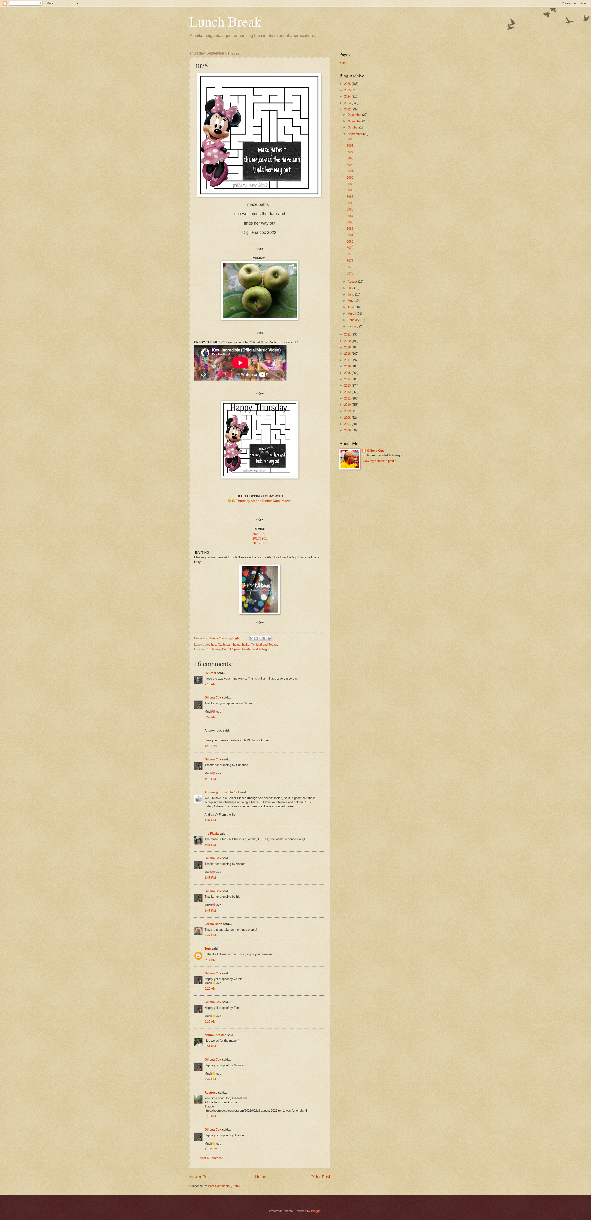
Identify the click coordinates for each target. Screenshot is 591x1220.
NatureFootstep (215, 1035)
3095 (350, 145)
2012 (348, 392)
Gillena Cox (213, 697)
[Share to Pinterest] (269, 638)
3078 (350, 254)
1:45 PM (210, 877)
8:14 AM (210, 960)
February (354, 320)
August (353, 281)
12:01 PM (211, 746)
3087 (350, 196)
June (351, 294)
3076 (350, 267)
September (355, 134)
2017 (348, 360)
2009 (348, 411)
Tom (208, 948)
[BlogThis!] (256, 638)
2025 (348, 90)
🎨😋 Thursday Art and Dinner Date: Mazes (259, 501)
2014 (348, 379)
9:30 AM (210, 1021)
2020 (348, 341)
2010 (348, 404)
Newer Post (200, 1176)
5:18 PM (210, 1116)
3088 (350, 190)
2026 (348, 83)
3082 (350, 228)
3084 (350, 216)
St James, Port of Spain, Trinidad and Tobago (237, 649)
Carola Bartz (213, 924)
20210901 (259, 534)
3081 (350, 235)
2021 (348, 334)
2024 (348, 96)
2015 (348, 373)
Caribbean (224, 644)
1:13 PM (210, 779)
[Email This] (251, 638)
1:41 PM (210, 845)
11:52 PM (211, 1149)
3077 (350, 260)
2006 (348, 430)
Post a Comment (211, 1158)
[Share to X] (260, 638)
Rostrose (211, 1092)
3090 (350, 177)
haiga (236, 644)
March (352, 313)
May (351, 300)
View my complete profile (379, 461)
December (355, 114)
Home (260, 1176)
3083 (350, 222)
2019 (348, 347)
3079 (350, 248)
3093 (350, 158)
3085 (350, 209)
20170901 (259, 538)
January (353, 326)
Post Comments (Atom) (224, 1186)
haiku (245, 644)
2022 (348, 109)
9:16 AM (210, 684)
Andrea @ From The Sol (222, 792)
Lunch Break (225, 21)
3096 (350, 139)
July (351, 288)
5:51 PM (210, 1046)
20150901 (259, 543)
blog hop (210, 644)
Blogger (316, 1211)
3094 (350, 152)
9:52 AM (210, 717)
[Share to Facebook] (264, 638)
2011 (348, 398)
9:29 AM (210, 988)
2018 (348, 353)
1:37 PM (210, 820)
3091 (350, 171)
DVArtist (210, 673)
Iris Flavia (212, 833)
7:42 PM (210, 935)
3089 (350, 184)
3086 (350, 203)
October (353, 127)
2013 (348, 385)
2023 (348, 103)
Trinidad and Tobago (264, 644)
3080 (350, 241)
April (351, 307)
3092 (350, 165)
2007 (348, 424)
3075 (350, 273)
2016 (348, 366)
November (355, 121)
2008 (348, 417)
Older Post (320, 1176)
